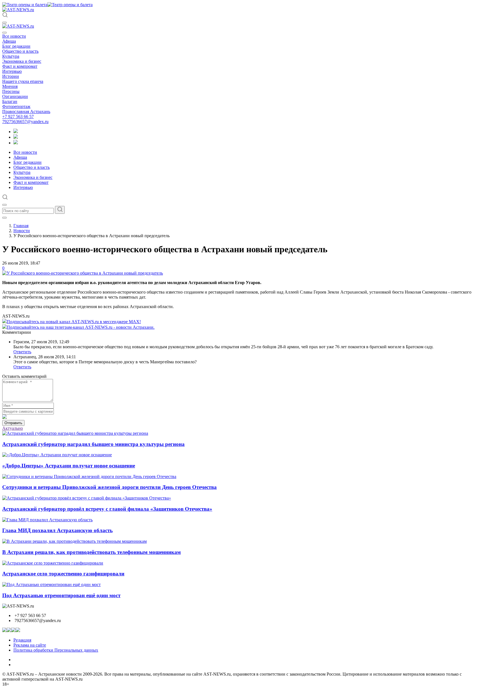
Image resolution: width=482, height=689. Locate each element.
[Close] (4, 32)
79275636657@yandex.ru (25, 121)
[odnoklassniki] (15, 137)
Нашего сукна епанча (22, 81)
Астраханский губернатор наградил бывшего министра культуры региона (93, 444)
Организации (15, 96)
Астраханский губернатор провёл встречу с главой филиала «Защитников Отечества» (107, 509)
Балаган (9, 101)
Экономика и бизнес (21, 61)
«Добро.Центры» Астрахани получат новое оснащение (68, 466)
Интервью (12, 71)
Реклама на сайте (29, 645)
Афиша (9, 41)
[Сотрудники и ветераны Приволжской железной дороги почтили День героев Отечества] (89, 476)
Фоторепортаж (16, 106)
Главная (20, 225)
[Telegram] (15, 131)
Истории (10, 76)
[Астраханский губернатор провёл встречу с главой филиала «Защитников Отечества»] (86, 498)
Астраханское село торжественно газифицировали (63, 574)
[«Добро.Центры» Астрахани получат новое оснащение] (57, 454)
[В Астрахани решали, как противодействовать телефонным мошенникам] (74, 541)
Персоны (11, 91)
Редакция (22, 640)
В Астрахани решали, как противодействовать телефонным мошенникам (91, 552)
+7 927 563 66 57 (18, 116)
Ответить (22, 351)
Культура (10, 56)
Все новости (14, 36)
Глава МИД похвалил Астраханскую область (57, 530)
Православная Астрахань (26, 111)
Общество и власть (20, 51)
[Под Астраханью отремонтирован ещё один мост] (51, 584)
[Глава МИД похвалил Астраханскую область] (47, 519)
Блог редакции (16, 46)
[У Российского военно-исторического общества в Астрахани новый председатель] (82, 273)
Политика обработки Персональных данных (55, 650)
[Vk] (15, 142)
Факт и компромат (19, 66)
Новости (21, 230)
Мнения (10, 86)
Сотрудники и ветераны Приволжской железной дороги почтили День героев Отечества (109, 487)
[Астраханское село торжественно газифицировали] (52, 563)
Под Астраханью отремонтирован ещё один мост (61, 595)
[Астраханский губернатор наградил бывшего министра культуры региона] (75, 433)
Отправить (13, 423)
